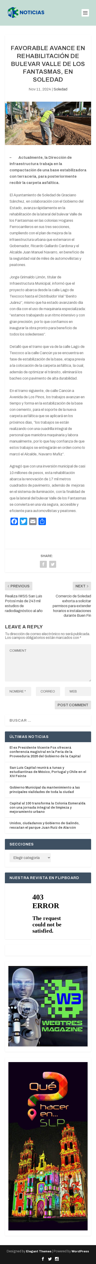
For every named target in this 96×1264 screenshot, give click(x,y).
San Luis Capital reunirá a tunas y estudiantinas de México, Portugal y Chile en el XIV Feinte (48, 772)
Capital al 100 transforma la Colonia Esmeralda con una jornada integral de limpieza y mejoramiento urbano (48, 808)
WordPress (80, 1251)
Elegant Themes (38, 1251)
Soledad (60, 89)
